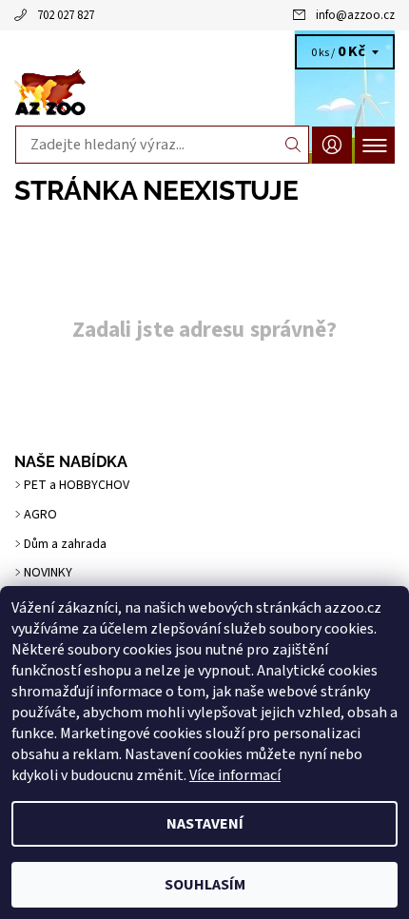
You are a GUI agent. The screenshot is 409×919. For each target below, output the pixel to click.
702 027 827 (65, 15)
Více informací (235, 775)
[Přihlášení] (332, 145)
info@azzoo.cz (355, 15)
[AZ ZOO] (204, 93)
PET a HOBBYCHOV (76, 485)
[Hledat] (293, 145)
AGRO (40, 514)
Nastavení (204, 823)
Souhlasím (205, 884)
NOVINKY (48, 572)
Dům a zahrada (65, 544)
